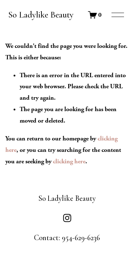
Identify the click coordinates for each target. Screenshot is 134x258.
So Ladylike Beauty (41, 14)
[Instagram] (67, 218)
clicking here (69, 161)
